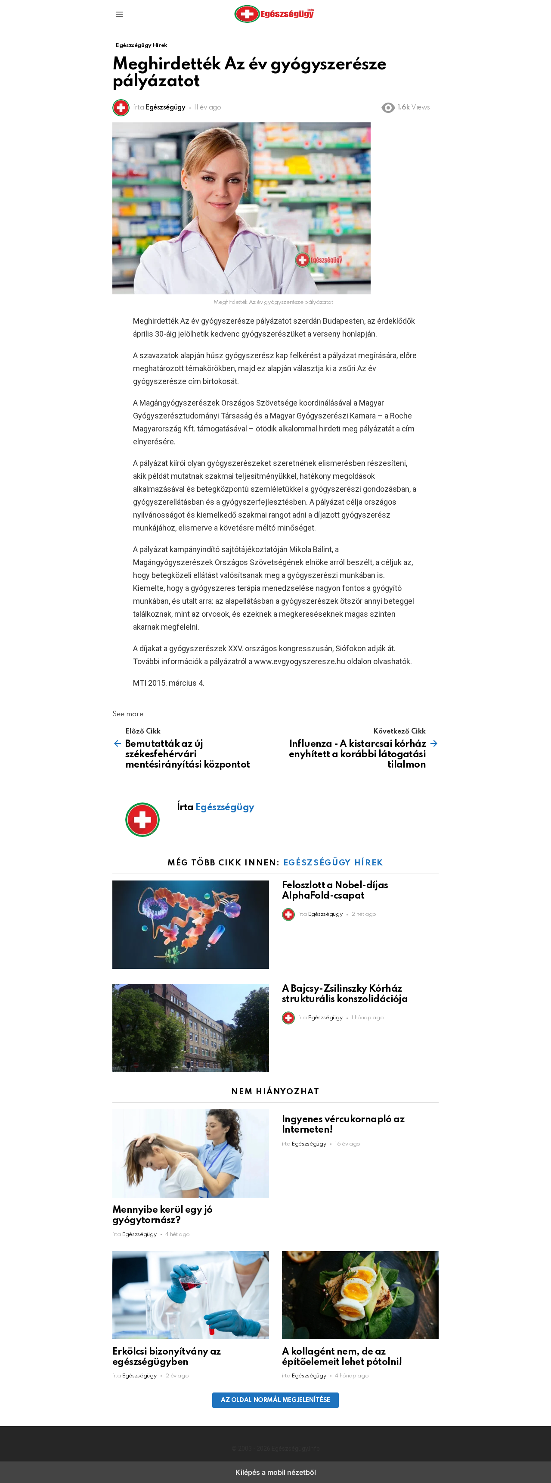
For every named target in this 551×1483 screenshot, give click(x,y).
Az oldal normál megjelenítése (275, 1400)
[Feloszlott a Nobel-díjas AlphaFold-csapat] (190, 925)
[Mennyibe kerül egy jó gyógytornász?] (190, 1154)
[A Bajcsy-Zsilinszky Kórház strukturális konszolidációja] (190, 1029)
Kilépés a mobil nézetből (275, 1472)
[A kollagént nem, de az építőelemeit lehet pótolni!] (360, 1296)
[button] (119, 14)
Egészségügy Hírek (333, 863)
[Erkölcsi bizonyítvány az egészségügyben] (190, 1296)
